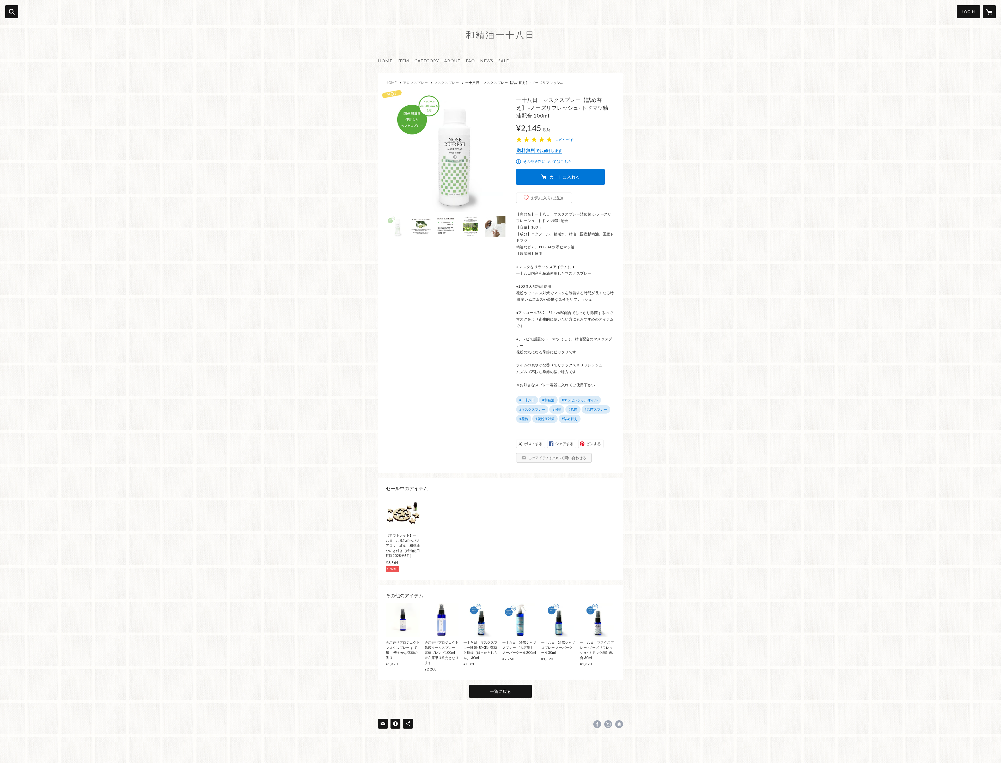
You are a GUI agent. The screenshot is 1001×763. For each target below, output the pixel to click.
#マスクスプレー (532, 409)
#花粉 (523, 419)
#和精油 (548, 400)
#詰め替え (569, 419)
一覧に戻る (500, 691)
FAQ (470, 60)
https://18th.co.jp (619, 724)
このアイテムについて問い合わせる (557, 458)
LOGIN (968, 11)
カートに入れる (565, 176)
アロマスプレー (415, 83)
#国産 (556, 409)
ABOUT (452, 60)
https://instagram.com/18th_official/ (608, 724)
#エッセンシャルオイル (580, 400)
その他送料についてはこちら (547, 161)
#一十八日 (527, 400)
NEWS (486, 60)
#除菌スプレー (596, 409)
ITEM (403, 60)
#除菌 (573, 409)
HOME (385, 60)
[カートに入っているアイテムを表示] (989, 11)
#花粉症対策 (544, 419)
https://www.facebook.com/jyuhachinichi (597, 724)
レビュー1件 (564, 140)
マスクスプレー (446, 83)
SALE (503, 60)
